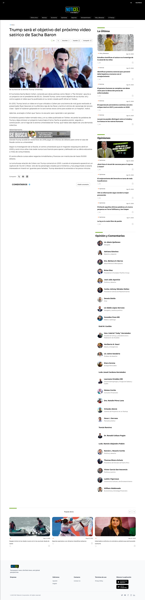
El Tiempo (111, 17)
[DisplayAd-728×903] (51, 134)
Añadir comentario (83, 184)
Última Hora (34, 17)
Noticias (44, 17)
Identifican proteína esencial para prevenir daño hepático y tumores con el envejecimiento (113, 74)
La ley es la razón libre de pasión (109, 221)
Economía (54, 17)
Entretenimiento (86, 17)
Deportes (74, 17)
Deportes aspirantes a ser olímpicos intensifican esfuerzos (26, 541)
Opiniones (64, 17)
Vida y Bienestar (99, 17)
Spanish (55, 581)
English (55, 583)
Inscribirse (139, 2)
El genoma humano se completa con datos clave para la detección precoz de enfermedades (113, 90)
